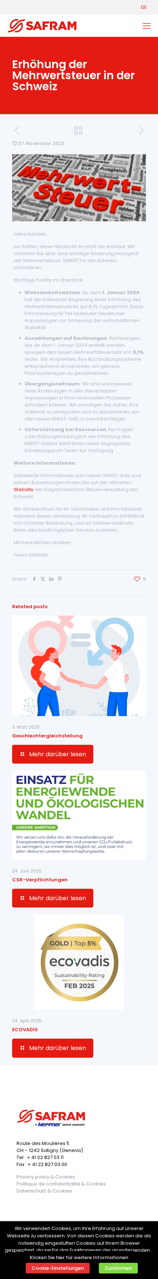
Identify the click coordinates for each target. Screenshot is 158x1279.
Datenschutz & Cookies (44, 1190)
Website (23, 489)
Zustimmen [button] (118, 1268)
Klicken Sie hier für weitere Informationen (79, 1257)
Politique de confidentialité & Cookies (61, 1183)
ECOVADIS (25, 1029)
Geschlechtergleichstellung (47, 735)
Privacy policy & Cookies (46, 1176)
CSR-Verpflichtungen (40, 879)
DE (144, 7)
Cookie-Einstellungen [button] (58, 1268)
